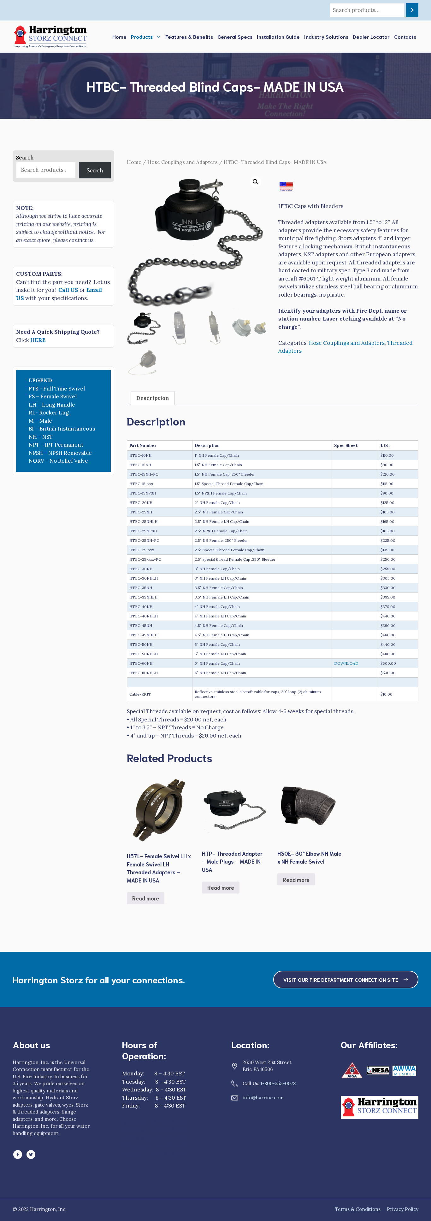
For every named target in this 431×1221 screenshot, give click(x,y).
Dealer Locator (371, 36)
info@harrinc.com (263, 1098)
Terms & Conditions (358, 1209)
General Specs (234, 36)
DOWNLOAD (346, 663)
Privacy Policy (402, 1209)
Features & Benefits (189, 36)
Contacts (405, 36)
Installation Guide (278, 36)
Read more (145, 897)
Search (25, 157)
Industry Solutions (326, 36)
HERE (38, 340)
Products (142, 36)
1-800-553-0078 (278, 1083)
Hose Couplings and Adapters (182, 162)
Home (119, 36)
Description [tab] (152, 398)
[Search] (412, 10)
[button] (255, 182)
